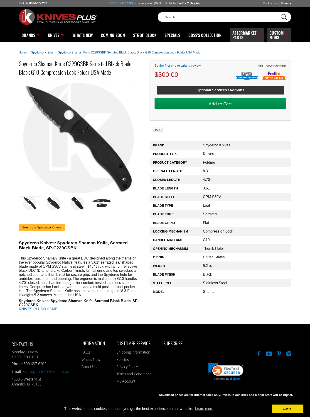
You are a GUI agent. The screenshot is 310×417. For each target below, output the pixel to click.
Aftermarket (244, 35)
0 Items (286, 3)
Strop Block (145, 35)
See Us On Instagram (288, 353)
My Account (270, 3)
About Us (88, 366)
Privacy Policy (127, 366)
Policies (122, 359)
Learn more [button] (204, 409)
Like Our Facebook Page (258, 353)
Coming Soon (113, 35)
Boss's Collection (204, 35)
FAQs (85, 352)
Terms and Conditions (133, 373)
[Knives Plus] (58, 24)
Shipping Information (133, 352)
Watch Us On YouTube (268, 353)
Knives (53, 35)
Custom (276, 35)
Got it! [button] (288, 409)
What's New (82, 35)
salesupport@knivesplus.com (46, 371)
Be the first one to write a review (178, 65)
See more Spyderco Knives (41, 227)
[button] (226, 372)
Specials (172, 35)
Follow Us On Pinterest (278, 353)
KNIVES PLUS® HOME (38, 309)
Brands (28, 35)
